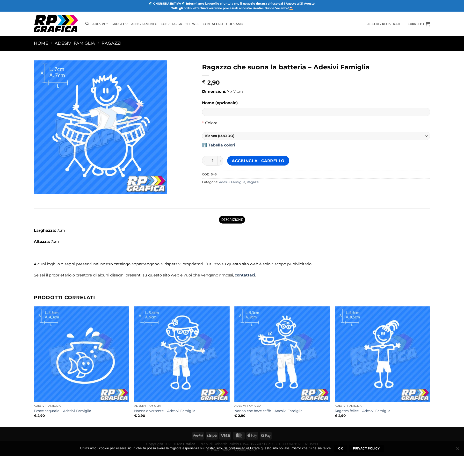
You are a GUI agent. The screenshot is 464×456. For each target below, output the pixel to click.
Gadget (118, 24)
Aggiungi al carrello (258, 161)
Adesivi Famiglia (75, 43)
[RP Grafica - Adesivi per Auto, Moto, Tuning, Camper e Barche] (56, 24)
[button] (419, 24)
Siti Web (192, 24)
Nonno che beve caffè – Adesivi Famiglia (268, 411)
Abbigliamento (144, 24)
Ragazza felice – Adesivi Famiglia (362, 411)
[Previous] (34, 366)
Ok (340, 448)
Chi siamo (234, 24)
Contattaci (213, 24)
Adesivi (98, 24)
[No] (457, 450)
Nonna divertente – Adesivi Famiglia (164, 411)
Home (41, 43)
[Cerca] (87, 23)
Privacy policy (366, 448)
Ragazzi (111, 43)
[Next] (430, 366)
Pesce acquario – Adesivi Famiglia (62, 411)
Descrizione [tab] (232, 220)
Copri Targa (171, 24)
